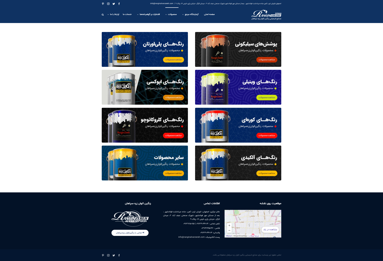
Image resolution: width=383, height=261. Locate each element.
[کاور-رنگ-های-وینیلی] (238, 71)
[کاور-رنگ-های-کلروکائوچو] (145, 109)
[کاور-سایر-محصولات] (145, 146)
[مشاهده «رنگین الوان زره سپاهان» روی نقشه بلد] (253, 224)
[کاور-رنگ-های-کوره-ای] (238, 109)
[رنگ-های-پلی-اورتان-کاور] (145, 33)
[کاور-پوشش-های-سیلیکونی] (238, 33)
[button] (103, 14)
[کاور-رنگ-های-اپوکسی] (145, 71)
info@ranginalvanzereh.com (161, 3)
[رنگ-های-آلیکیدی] (238, 146)
